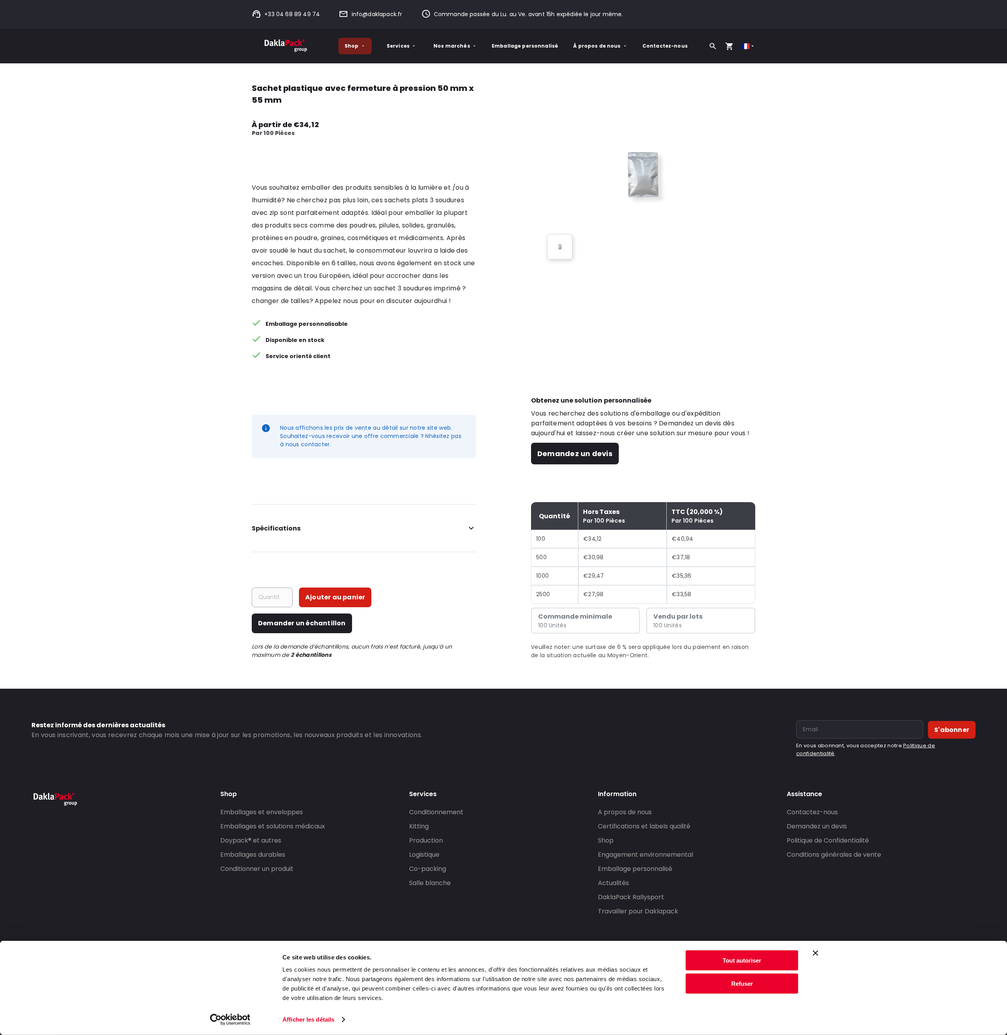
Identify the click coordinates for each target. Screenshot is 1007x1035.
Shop (352, 46)
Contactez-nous (665, 46)
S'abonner (951, 729)
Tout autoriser (742, 960)
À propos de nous (596, 46)
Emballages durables (252, 854)
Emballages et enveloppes (261, 812)
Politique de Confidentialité (828, 840)
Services (398, 46)
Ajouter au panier (335, 597)
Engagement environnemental (645, 854)
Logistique (424, 854)
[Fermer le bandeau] (815, 953)
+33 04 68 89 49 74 (292, 14)
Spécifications (276, 528)
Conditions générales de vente (834, 854)
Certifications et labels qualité (644, 826)
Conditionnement (436, 812)
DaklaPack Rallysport (631, 897)
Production (426, 840)
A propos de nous (625, 812)
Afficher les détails (308, 1019)
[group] (559, 246)
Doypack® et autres (250, 840)
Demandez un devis (574, 453)
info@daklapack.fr (377, 14)
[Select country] (748, 46)
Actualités (613, 882)
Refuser (742, 983)
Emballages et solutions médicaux (272, 826)
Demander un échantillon (302, 623)
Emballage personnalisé (525, 46)
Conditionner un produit (256, 868)
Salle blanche (430, 882)
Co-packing (427, 868)
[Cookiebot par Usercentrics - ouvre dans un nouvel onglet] (230, 1020)
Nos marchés (451, 46)
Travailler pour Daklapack (638, 911)
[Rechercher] (712, 46)
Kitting (419, 826)
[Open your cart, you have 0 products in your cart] (729, 46)
